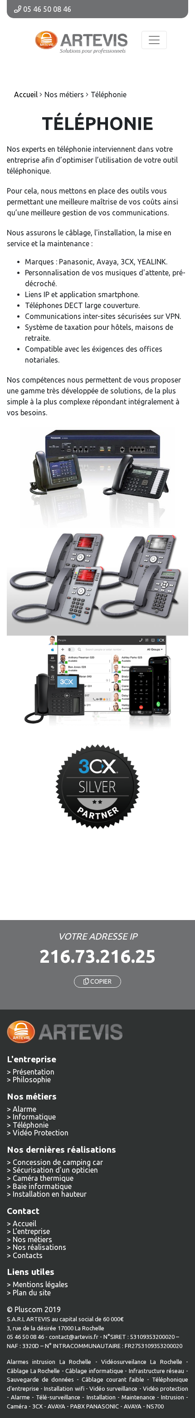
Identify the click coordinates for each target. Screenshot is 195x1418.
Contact (23, 1211)
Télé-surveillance (58, 1397)
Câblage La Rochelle (33, 1371)
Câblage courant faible (113, 1379)
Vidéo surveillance (113, 1388)
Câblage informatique (94, 1371)
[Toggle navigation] (154, 40)
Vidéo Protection (40, 1133)
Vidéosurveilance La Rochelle (141, 1361)
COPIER (100, 981)
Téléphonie (31, 1125)
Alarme (24, 1109)
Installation (102, 1397)
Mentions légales (40, 1284)
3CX (37, 1406)
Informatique (34, 1117)
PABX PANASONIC (94, 1406)
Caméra (17, 1406)
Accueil (24, 1223)
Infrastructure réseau (157, 1371)
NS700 (155, 1406)
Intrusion (172, 1397)
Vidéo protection (165, 1388)
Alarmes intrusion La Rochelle (49, 1361)
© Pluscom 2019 (34, 1309)
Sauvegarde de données (40, 1379)
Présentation (33, 1072)
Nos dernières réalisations (61, 1149)
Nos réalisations (39, 1247)
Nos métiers (32, 1239)
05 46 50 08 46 (46, 9)
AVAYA (56, 1406)
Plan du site (32, 1293)
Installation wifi (64, 1388)
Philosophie (32, 1079)
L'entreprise (31, 1231)
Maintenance (138, 1397)
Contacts (28, 1255)
